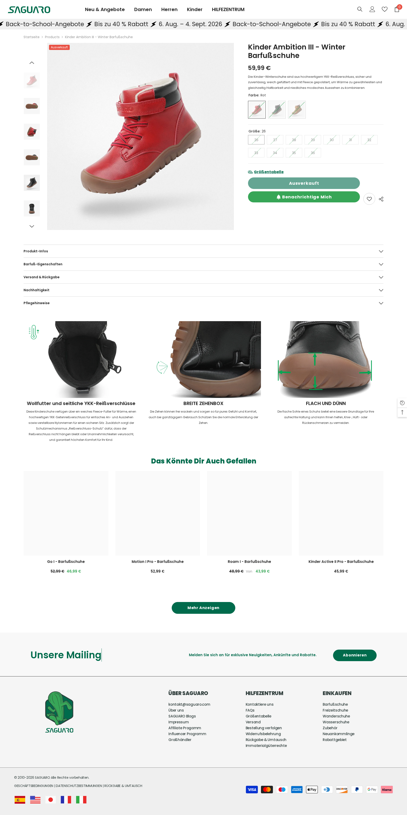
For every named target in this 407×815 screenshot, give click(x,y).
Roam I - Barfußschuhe (249, 561)
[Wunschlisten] (384, 9)
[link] (369, 199)
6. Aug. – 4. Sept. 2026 (157, 24)
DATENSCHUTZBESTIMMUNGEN (79, 785)
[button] (31, 62)
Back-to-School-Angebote (238, 24)
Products (52, 37)
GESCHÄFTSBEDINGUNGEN (34, 785)
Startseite (32, 37)
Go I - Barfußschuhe (66, 561)
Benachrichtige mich (307, 197)
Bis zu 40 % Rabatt (88, 24)
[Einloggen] (372, 9)
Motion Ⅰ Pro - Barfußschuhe (158, 561)
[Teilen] (379, 199)
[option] (140, 136)
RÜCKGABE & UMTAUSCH (123, 785)
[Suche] (360, 9)
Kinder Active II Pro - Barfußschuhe (341, 561)
